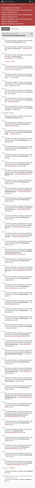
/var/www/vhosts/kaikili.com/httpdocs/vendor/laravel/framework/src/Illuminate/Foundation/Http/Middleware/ (18, 190)
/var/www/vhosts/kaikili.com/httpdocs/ (18, 479)
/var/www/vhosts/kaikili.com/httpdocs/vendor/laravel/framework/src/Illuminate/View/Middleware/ (19, 207)
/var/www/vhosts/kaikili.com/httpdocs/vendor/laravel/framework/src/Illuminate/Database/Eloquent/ (19, 92)
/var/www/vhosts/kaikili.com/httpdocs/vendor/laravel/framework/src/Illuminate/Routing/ (18, 132)
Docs (32, 1)
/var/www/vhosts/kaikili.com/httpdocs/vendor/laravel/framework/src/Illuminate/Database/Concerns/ (18, 108)
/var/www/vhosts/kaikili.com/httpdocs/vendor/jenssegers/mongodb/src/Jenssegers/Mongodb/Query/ (18, 76)
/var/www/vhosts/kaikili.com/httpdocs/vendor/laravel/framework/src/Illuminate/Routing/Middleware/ (19, 172)
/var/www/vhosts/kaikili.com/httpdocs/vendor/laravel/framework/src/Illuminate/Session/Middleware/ (18, 225)
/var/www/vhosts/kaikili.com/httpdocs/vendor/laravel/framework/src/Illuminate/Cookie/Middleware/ (18, 251)
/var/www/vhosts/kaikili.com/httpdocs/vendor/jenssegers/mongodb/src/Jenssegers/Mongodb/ (19, 68)
